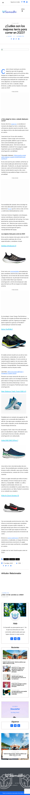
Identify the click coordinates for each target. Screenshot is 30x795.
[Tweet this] (13, 39)
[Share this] (11, 39)
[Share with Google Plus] (16, 39)
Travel (25, 783)
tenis (17, 559)
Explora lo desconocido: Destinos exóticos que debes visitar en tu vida (14, 662)
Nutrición (18, 783)
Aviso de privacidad (23, 793)
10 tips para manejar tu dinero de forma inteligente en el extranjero (19, 685)
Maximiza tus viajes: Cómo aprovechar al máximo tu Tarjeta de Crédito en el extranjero (18, 670)
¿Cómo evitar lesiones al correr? (12, 595)
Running (20, 36)
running (12, 559)
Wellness (10, 783)
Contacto (4, 785)
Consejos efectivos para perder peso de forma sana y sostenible (19, 693)
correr (6, 559)
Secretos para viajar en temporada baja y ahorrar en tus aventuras (19, 677)
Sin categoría (19, 756)
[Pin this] (19, 39)
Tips (23, 36)
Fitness (3, 783)
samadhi (10, 36)
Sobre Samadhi (13, 785)
